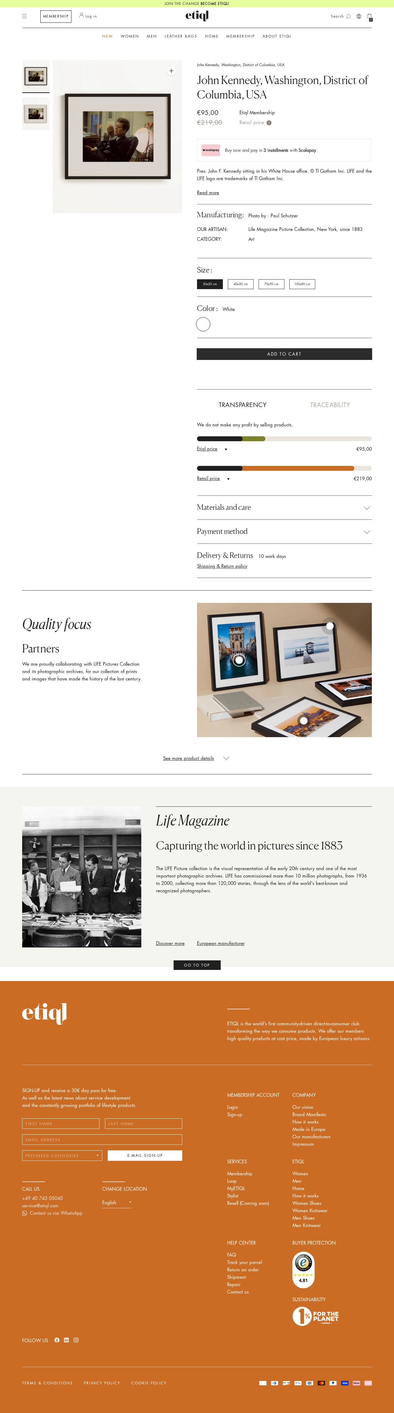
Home (298, 1188)
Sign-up (234, 1114)
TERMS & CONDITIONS (47, 1383)
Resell (248, 1203)
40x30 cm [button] (241, 284)
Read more (208, 193)
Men (296, 1181)
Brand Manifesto (309, 1114)
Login (232, 1107)
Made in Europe (308, 1129)
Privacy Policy (102, 1383)
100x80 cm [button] (302, 284)
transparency (243, 405)
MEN (152, 36)
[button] (210, 324)
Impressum (303, 1144)
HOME (212, 36)
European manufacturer (221, 943)
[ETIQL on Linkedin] (66, 1340)
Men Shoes (303, 1218)
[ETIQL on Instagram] (76, 1340)
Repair (233, 1284)
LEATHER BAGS (181, 36)
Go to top (197, 965)
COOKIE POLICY (149, 1383)
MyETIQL (236, 1188)
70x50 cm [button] (271, 284)
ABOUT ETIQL (277, 36)
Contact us (238, 1292)
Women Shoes (306, 1203)
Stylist (232, 1196)
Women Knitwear (310, 1211)
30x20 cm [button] (210, 284)
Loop (232, 1181)
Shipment (236, 1277)
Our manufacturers (311, 1137)
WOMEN (130, 36)
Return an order (243, 1270)
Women (300, 1174)
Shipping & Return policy (222, 566)
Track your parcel (244, 1262)
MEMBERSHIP (56, 16)
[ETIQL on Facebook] (56, 1340)
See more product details (188, 758)
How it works (305, 1122)
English (109, 1203)
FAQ (231, 1255)
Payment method (222, 531)
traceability (330, 405)
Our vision (302, 1107)
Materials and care (224, 507)
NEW (107, 36)
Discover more (170, 943)
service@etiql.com (40, 1206)
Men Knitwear (306, 1225)
